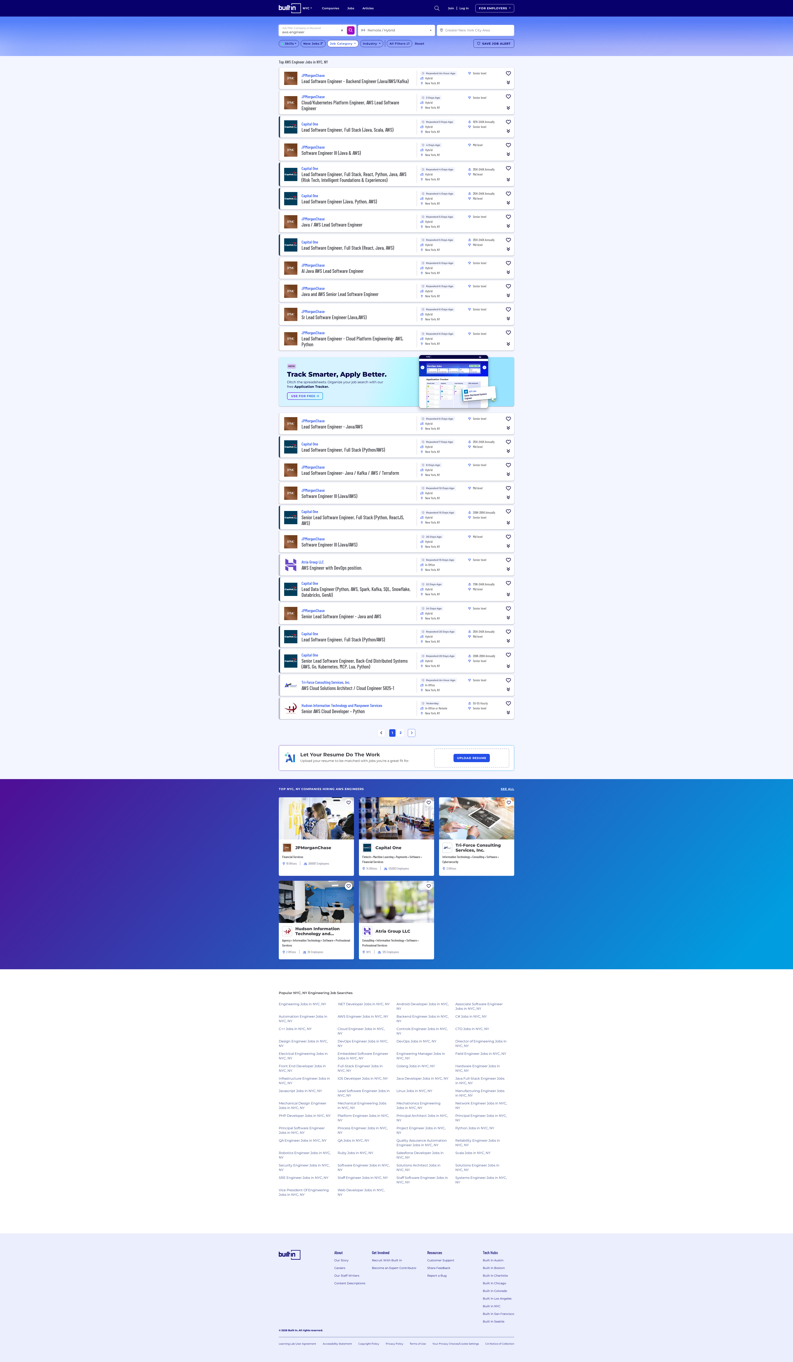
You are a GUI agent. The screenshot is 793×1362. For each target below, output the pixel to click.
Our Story (341, 1260)
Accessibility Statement (337, 1343)
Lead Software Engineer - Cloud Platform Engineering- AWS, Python (352, 341)
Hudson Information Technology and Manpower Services (317, 931)
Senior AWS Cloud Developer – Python (333, 711)
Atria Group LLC (392, 931)
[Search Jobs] (351, 30)
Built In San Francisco (498, 1314)
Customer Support (440, 1260)
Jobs (350, 8)
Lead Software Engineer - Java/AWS (332, 427)
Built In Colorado (495, 1291)
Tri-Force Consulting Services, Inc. (478, 848)
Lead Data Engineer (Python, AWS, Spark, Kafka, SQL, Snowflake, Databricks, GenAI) (356, 592)
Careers (339, 1268)
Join (451, 8)
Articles (368, 8)
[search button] (437, 8)
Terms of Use (418, 1343)
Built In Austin (493, 1260)
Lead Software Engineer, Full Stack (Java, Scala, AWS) (347, 130)
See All (507, 789)
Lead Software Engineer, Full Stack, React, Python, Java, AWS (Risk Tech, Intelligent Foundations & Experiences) (354, 177)
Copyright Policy (368, 1343)
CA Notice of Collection (499, 1343)
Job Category (342, 43)
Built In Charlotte (495, 1275)
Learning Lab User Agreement (297, 1343)
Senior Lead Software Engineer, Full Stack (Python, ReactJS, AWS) (353, 520)
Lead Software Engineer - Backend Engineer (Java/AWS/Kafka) (355, 81)
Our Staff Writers (346, 1275)
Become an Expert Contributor (394, 1268)
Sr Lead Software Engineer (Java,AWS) (334, 317)
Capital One (388, 847)
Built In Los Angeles (497, 1298)
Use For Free (303, 396)
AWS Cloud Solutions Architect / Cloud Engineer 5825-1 (348, 688)
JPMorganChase (313, 847)
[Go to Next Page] (411, 733)
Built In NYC (491, 1306)
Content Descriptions (349, 1283)
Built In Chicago (494, 1283)
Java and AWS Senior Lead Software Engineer (340, 294)
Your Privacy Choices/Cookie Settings (455, 1343)
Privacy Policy (394, 1343)
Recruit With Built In (387, 1260)
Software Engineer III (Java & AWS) (331, 153)
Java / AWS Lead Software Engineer (332, 225)
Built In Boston (494, 1268)
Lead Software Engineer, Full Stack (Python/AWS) (343, 450)
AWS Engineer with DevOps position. (332, 568)
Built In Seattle (493, 1321)
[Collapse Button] (508, 82)
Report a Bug (437, 1275)
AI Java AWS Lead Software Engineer (333, 271)
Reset (419, 43)
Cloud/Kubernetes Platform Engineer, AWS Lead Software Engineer (350, 105)
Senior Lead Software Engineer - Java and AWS (341, 616)
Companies (330, 8)
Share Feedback (438, 1268)
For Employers (493, 8)
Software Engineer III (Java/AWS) (329, 496)
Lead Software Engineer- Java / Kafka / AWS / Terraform (350, 473)
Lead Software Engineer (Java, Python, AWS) (339, 201)
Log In (464, 8)
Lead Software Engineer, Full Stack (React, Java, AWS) (348, 248)
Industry (370, 43)
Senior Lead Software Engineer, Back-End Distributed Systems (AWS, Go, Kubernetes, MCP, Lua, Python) (355, 664)
